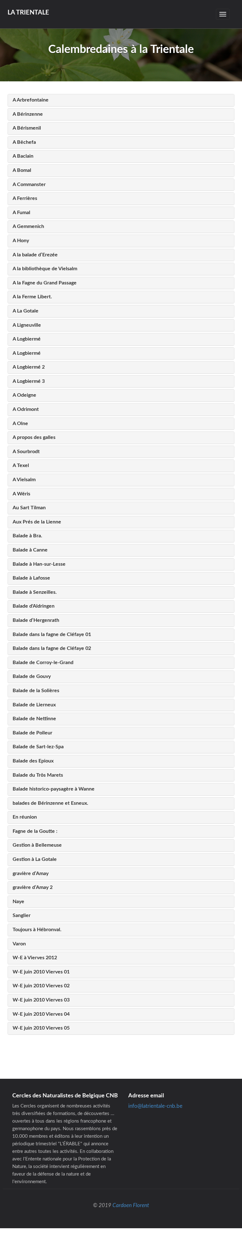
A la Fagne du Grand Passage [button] (45, 282)
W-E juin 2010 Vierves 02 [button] (41, 985)
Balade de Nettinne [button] (34, 718)
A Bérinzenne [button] (28, 114)
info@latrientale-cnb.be (155, 1106)
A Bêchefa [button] (24, 142)
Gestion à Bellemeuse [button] (37, 845)
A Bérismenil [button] (27, 128)
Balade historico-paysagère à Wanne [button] (54, 788)
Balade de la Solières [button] (36, 690)
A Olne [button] (20, 423)
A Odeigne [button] (24, 395)
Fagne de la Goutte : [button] (35, 831)
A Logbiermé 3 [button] (29, 381)
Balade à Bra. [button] (27, 535)
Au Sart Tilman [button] (29, 507)
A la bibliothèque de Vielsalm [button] (45, 268)
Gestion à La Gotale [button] (35, 859)
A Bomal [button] (22, 170)
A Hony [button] (21, 240)
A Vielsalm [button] (24, 479)
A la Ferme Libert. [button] (32, 296)
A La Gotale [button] (25, 310)
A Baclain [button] (23, 156)
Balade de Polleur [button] (32, 732)
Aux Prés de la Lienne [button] (37, 521)
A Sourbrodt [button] (26, 451)
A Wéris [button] (21, 493)
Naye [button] (18, 901)
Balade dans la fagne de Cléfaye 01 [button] (52, 634)
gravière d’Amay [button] (31, 873)
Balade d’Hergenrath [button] (36, 620)
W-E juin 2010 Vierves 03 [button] (41, 999)
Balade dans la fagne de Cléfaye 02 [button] (52, 648)
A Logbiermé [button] (27, 339)
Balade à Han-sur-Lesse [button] (39, 564)
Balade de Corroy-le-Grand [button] (43, 662)
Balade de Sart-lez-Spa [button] (38, 746)
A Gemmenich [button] (28, 226)
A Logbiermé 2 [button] (29, 367)
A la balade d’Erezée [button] (35, 254)
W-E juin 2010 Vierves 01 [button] (41, 971)
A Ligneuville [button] (27, 325)
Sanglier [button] (22, 915)
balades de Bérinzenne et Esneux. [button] (50, 803)
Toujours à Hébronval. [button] (37, 929)
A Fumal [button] (21, 212)
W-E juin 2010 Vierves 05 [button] (41, 1028)
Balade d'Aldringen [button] (34, 606)
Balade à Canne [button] (30, 549)
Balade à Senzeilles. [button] (35, 592)
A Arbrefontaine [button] (31, 99)
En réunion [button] (25, 817)
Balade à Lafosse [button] (31, 578)
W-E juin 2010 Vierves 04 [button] (41, 1014)
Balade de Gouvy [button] (32, 676)
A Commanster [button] (29, 184)
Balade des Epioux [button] (33, 760)
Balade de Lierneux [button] (34, 704)
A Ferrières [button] (25, 198)
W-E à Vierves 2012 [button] (35, 957)
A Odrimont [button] (26, 409)
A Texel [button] (21, 465)
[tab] (121, 100)
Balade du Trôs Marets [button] (38, 775)
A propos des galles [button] (34, 437)
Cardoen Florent (130, 1205)
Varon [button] (19, 943)
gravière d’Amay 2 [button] (33, 887)
